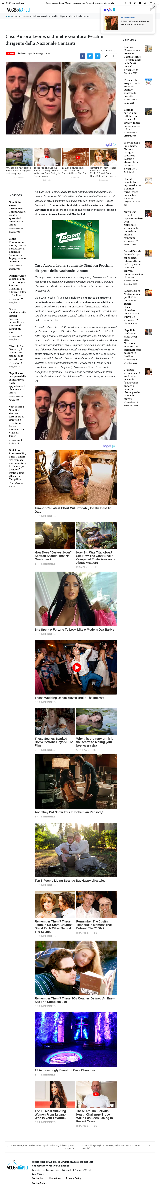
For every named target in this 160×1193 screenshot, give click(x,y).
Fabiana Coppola (27, 53)
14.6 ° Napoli (14, 2)
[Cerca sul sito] (125, 3)
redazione (15, 228)
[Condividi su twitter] (90, 55)
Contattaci (38, 1178)
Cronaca (10, 54)
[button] (145, 3)
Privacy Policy (73, 1178)
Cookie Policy (39, 1183)
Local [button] (155, 3)
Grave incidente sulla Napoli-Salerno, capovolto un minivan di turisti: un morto (82, 2)
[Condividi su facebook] (82, 55)
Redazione (55, 1178)
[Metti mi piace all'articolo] (106, 56)
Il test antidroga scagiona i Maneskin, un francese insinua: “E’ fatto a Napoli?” (111, 1147)
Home (9, 16)
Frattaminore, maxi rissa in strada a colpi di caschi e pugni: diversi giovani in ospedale (42, 1147)
